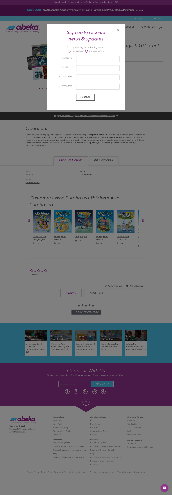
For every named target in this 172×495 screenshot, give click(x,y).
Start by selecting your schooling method (86, 48)
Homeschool (77, 51)
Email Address (65, 77)
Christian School (96, 51)
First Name (67, 58)
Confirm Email (65, 86)
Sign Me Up (85, 97)
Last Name (67, 67)
